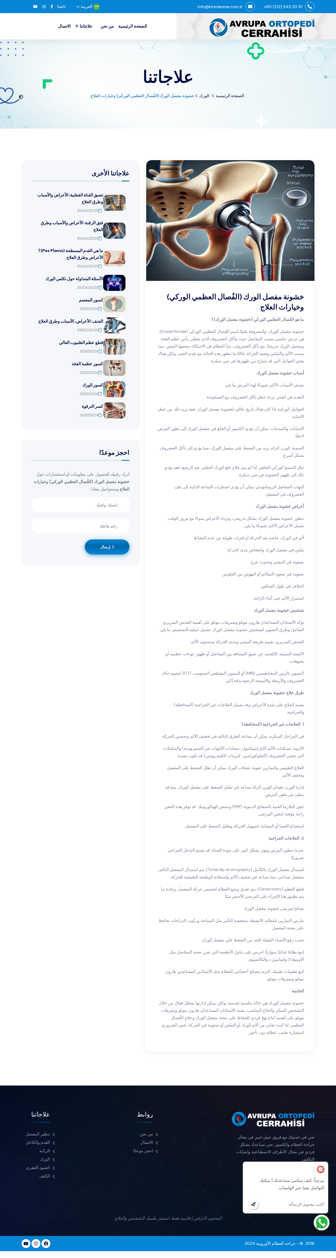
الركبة (44, 1151)
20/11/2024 (89, 308)
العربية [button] (87, 6)
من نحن (107, 26)
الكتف (44, 1176)
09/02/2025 (87, 330)
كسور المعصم (91, 299)
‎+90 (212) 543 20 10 (283, 6)
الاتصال (64, 26)
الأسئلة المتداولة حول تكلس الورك (74, 278)
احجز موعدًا (143, 1151)
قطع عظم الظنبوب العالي (81, 342)
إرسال (106, 546)
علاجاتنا (86, 26)
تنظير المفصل (38, 1134)
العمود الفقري (38, 1167)
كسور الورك (92, 384)
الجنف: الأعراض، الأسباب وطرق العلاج (70, 321)
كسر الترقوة (92, 406)
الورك (204, 95)
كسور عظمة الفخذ (87, 363)
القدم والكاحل (38, 1142)
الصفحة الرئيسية (132, 26)
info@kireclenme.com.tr (220, 6)
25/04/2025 (87, 210)
